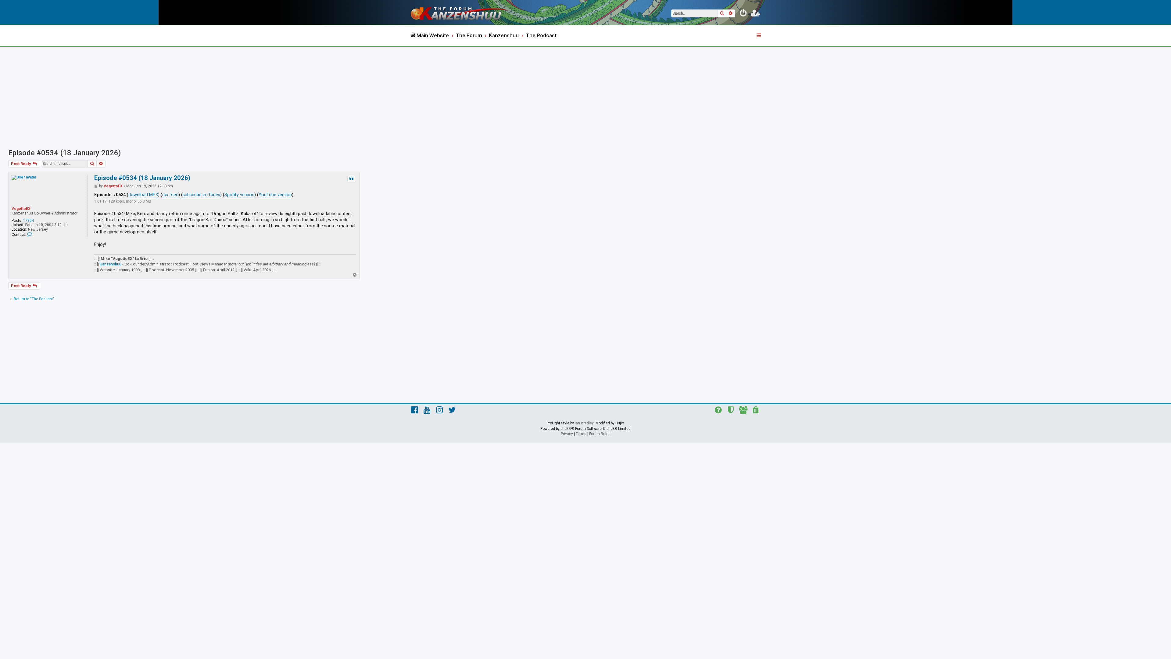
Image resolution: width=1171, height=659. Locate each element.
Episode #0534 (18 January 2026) (64, 153)
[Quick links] (759, 35)
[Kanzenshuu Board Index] (460, 12)
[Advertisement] (585, 92)
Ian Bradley (584, 423)
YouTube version (275, 194)
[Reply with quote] (351, 178)
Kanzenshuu (110, 264)
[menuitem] (743, 14)
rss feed (170, 194)
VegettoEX (21, 209)
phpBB (565, 429)
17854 (28, 220)
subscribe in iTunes (201, 194)
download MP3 (143, 194)
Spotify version (239, 194)
